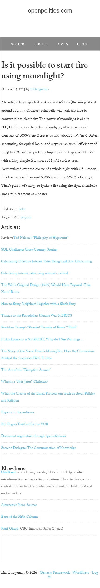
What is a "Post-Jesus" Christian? (24, 382)
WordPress (81, 573)
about (82, 43)
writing (18, 43)
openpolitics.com (50, 10)
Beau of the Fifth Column (19, 517)
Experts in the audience (17, 413)
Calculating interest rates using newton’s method (34, 274)
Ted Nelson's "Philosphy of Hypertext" (40, 238)
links (22, 208)
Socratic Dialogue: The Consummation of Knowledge (38, 448)
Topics (62, 43)
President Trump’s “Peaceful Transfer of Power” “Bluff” (39, 328)
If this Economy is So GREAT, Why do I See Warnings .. (42, 340)
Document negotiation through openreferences (33, 437)
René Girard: (10, 529)
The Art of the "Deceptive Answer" (26, 370)
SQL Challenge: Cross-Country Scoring (29, 250)
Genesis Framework (55, 573)
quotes (40, 43)
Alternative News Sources (19, 505)
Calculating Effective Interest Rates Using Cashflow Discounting (46, 262)
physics (26, 217)
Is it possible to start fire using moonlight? (44, 72)
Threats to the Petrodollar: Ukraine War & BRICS (36, 316)
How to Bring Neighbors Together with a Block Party (38, 304)
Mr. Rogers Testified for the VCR (24, 425)
